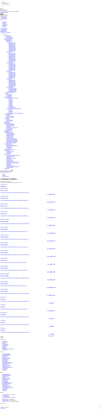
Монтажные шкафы (10, 165)
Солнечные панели (10, 160)
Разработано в (3, 408)
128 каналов (11, 105)
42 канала (10, 103)
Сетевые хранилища (8, 114)
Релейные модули (10, 144)
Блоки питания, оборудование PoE (13, 166)
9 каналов (10, 100)
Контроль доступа (8, 143)
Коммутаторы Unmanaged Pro (12, 141)
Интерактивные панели (11, 158)
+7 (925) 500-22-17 (3, 16)
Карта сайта (5, 349)
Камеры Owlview (10, 40)
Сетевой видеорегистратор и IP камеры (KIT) (15, 113)
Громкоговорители (10, 151)
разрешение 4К (11, 51)
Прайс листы (5, 345)
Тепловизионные (10, 87)
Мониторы (9, 163)
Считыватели (9, 147)
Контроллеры (9, 146)
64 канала (10, 104)
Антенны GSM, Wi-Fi (11, 156)
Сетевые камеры (8, 39)
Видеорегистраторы (6, 357)
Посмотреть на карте (4, 12)
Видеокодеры (5, 359)
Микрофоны (9, 152)
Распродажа (7, 168)
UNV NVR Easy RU (12, 107)
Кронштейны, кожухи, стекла (12, 162)
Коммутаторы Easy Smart (11, 142)
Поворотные (9, 71)
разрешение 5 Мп (12, 46)
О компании (5, 22)
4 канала (10, 109)
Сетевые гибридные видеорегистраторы (14, 108)
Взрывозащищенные (10, 92)
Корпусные (9, 41)
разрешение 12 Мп (12, 49)
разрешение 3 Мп (12, 44)
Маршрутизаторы (10, 135)
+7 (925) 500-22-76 (3, 18)
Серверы (6, 93)
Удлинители (9, 153)
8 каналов (10, 99)
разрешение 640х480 (12, 91)
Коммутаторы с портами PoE (12, 140)
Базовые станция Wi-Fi (11, 134)
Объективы (9, 164)
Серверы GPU (9, 96)
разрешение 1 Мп (12, 42)
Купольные (9, 52)
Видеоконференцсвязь (9, 130)
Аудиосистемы (7, 150)
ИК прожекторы (10, 167)
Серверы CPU (9, 95)
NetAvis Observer (10, 128)
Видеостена (9, 157)
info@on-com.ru (5, 399)
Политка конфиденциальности (8, 348)
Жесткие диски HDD (10, 117)
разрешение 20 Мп (12, 50)
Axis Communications (10, 124)
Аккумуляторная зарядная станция (13, 155)
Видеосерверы (7, 122)
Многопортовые (10, 120)
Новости (4, 23)
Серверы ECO (9, 94)
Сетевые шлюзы (10, 137)
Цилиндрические (10, 37)
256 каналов (11, 106)
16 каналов (11, 101)
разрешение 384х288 (12, 89)
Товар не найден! (6, 176)
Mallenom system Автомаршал (12, 127)
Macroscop (9, 126)
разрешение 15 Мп (12, 85)
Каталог (4, 175)
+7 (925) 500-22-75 (3, 17)
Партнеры (4, 25)
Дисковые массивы (10, 116)
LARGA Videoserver (10, 125)
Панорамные (9, 78)
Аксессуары (9, 148)
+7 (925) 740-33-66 (6, 397)
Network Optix (9, 129)
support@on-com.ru (6, 401)
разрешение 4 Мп (12, 45)
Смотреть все (50, 335)
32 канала (10, 102)
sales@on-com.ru (5, 400)
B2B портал (2, 32)
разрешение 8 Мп (12, 47)
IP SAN (8, 115)
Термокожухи (7, 131)
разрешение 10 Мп (12, 48)
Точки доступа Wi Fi (10, 138)
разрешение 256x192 (12, 88)
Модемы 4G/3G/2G (10, 136)
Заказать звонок (3, 31)
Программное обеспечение (9, 123)
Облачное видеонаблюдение (10, 149)
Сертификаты (5, 342)
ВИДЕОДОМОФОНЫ (9, 38)
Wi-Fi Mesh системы (10, 133)
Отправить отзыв (3, 184)
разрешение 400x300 (12, 90)
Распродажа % (5, 24)
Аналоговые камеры (6, 353)
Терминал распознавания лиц (12, 145)
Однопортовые (9, 119)
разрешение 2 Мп (12, 43)
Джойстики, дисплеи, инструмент (13, 161)
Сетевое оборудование (9, 132)
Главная (4, 21)
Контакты (4, 26)
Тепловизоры (7, 121)
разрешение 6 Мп (12, 57)
